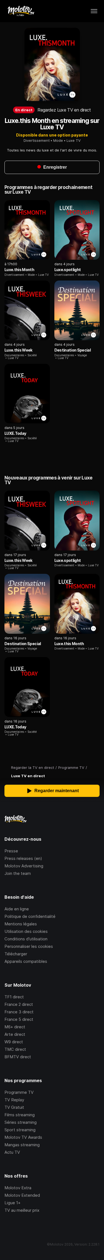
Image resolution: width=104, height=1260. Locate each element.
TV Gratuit (14, 1107)
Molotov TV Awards (23, 1137)
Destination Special (72, 350)
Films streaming (19, 1114)
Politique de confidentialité (29, 916)
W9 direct (13, 1041)
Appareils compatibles (25, 961)
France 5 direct (18, 1019)
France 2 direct (18, 1004)
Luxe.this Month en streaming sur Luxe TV (52, 124)
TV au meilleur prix (21, 1210)
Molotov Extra (17, 1187)
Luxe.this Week (18, 350)
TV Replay (14, 1099)
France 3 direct (19, 1011)
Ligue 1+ (12, 1202)
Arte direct (14, 1034)
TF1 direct (14, 996)
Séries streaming (20, 1122)
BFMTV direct (17, 1056)
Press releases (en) (23, 858)
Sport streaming (19, 1129)
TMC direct (15, 1049)
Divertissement (37, 140)
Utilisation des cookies (26, 931)
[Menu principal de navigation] (94, 11)
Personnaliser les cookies (28, 946)
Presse (11, 851)
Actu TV (12, 1152)
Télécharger (15, 953)
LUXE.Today (15, 433)
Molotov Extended (22, 1195)
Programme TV (19, 1092)
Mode (58, 140)
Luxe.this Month (19, 269)
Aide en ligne (16, 908)
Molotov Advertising (23, 865)
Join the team (17, 873)
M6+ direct (14, 1026)
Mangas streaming (22, 1144)
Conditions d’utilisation (25, 938)
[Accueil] (21, 11)
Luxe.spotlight (67, 269)
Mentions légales (20, 923)
